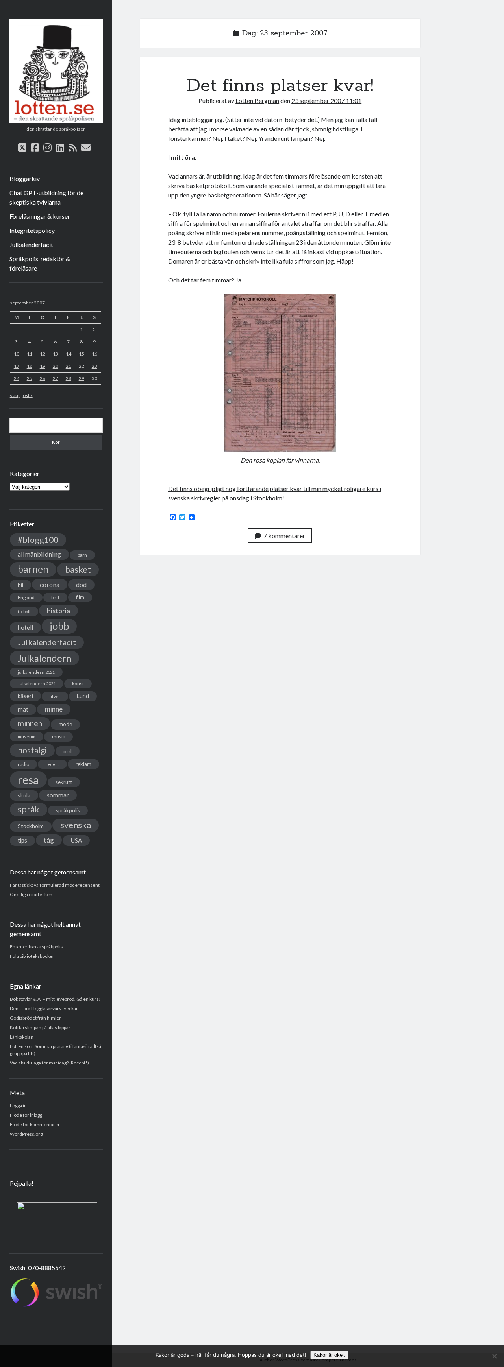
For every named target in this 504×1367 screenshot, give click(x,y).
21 (68, 366)
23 (94, 366)
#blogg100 (38, 540)
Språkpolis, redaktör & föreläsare (39, 263)
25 (29, 378)
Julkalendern (44, 658)
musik (58, 737)
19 (42, 366)
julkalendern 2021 (36, 672)
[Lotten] (56, 120)
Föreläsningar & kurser (39, 216)
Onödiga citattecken (31, 894)
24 (16, 378)
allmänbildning (39, 554)
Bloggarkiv (24, 178)
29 (81, 378)
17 (16, 366)
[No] (494, 1356)
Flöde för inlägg (26, 1115)
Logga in (18, 1106)
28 (68, 378)
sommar (58, 795)
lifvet (55, 696)
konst (78, 683)
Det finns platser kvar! (280, 85)
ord (67, 751)
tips (22, 840)
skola (24, 795)
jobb (59, 626)
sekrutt (64, 782)
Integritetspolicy (32, 230)
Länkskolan (21, 1037)
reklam (83, 764)
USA (76, 840)
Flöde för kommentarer (35, 1124)
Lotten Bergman (257, 100)
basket (78, 569)
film (80, 597)
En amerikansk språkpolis (36, 947)
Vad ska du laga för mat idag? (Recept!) (49, 1063)
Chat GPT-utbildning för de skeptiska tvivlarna (46, 197)
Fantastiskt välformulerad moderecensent (55, 885)
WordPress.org (26, 1134)
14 (68, 354)
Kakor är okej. (329, 1355)
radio (23, 764)
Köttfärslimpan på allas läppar (40, 1027)
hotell (25, 627)
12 (42, 354)
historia (58, 610)
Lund (83, 696)
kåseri (25, 695)
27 (55, 378)
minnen (30, 723)
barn (82, 555)
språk (28, 809)
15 (81, 354)
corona (49, 584)
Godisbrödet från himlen (36, 1018)
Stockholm (31, 826)
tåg (49, 840)
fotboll (24, 611)
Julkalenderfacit (31, 244)
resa (28, 779)
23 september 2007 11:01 (326, 100)
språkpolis (68, 810)
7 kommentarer (284, 535)
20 (55, 366)
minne (54, 709)
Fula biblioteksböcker (32, 956)
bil (20, 584)
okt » (28, 395)
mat (23, 709)
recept (52, 764)
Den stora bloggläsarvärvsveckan (44, 1008)
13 (55, 354)
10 (16, 354)
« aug (15, 395)
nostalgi (32, 750)
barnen (33, 569)
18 (29, 366)
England (26, 597)
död (81, 584)
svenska (75, 825)
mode (65, 724)
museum (26, 736)
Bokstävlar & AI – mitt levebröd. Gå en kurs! (55, 999)
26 (42, 378)
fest (55, 597)
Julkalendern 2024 (37, 683)
